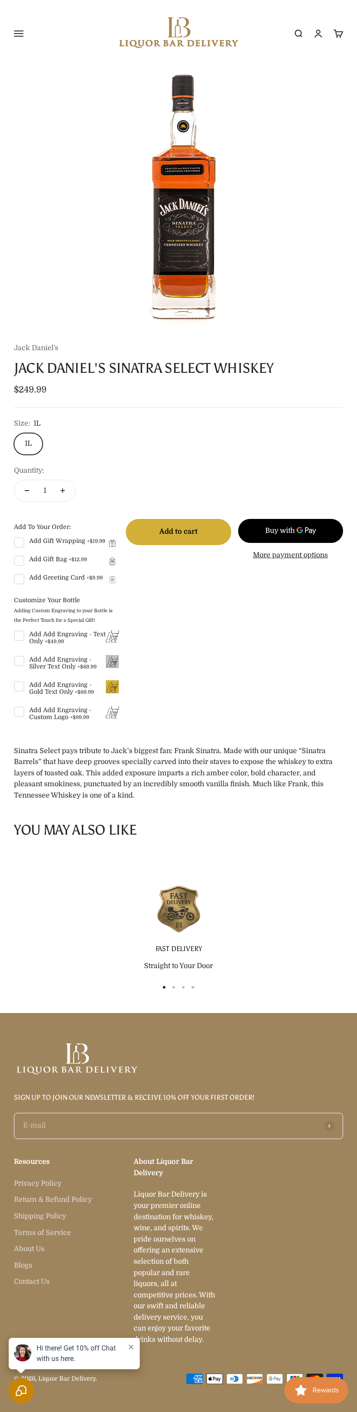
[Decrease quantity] (27, 490)
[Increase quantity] (62, 490)
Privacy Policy (37, 1183)
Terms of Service (42, 1233)
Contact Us (32, 1282)
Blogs (23, 1265)
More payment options (290, 555)
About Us (29, 1249)
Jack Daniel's (36, 348)
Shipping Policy (40, 1216)
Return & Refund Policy (53, 1200)
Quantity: (29, 470)
